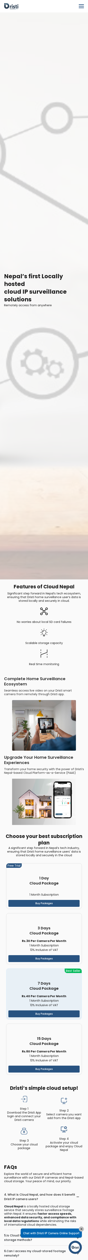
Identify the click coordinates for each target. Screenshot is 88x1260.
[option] (44, 296)
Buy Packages (44, 903)
